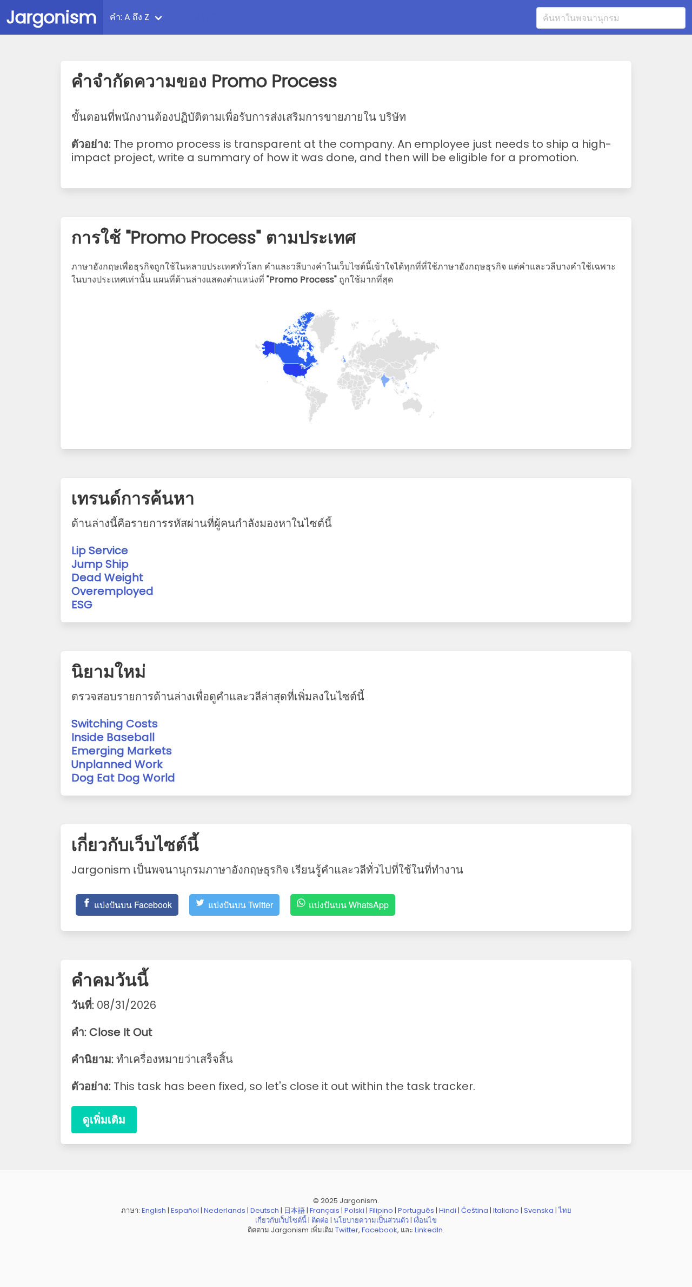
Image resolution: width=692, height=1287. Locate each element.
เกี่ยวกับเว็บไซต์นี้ (281, 1220)
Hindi (447, 1210)
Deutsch (264, 1210)
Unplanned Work (117, 764)
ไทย (564, 1210)
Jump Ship (100, 564)
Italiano (506, 1210)
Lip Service (99, 550)
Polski (354, 1210)
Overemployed (112, 591)
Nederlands (224, 1210)
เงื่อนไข (425, 1220)
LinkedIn (429, 1230)
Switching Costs (114, 723)
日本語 (294, 1210)
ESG (81, 604)
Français (325, 1210)
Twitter (346, 1230)
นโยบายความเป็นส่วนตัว (371, 1220)
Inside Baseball (113, 737)
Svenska (539, 1210)
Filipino (381, 1210)
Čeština (474, 1210)
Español (185, 1210)
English (154, 1210)
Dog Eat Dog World (123, 777)
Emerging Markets (121, 750)
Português (416, 1210)
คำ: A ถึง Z (129, 17)
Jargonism (51, 17)
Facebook (379, 1230)
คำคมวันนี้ (197, 17)
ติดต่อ (320, 1220)
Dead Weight (107, 577)
